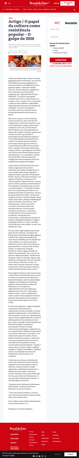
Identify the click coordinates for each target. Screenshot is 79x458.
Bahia (43, 432)
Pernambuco (56, 435)
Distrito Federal (45, 438)
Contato (13, 443)
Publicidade (15, 438)
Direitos (30, 9)
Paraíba (43, 444)
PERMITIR (70, 454)
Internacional (33, 434)
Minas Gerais (45, 441)
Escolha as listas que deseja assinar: (60, 45)
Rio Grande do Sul (57, 441)
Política (25, 9)
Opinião (35, 9)
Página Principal (9, 9)
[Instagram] (9, 3)
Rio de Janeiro (56, 438)
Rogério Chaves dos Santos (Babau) (18, 53)
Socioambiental (46, 9)
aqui (26, 403)
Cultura (39, 9)
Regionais (16, 9)
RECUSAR (58, 454)
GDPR (12, 455)
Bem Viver (31, 440)
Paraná (54, 432)
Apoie (3, 9)
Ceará (43, 435)
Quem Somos (53, 9)
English (56, 3)
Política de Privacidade (15, 448)
